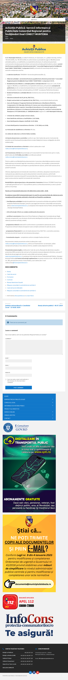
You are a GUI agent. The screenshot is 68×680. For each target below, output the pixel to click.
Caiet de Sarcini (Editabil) (14, 288)
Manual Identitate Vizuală (15, 282)
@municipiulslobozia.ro (20, 262)
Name (7, 358)
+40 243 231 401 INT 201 (26, 661)
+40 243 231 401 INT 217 (26, 664)
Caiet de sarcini (11, 274)
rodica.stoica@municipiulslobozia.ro (16, 148)
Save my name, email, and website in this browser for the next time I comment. (18, 381)
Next (61, 303)
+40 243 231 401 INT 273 (26, 655)
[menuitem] (29, 396)
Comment (8, 338)
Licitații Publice (30, 295)
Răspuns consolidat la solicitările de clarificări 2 (21, 290)
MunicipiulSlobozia (20, 295)
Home (6, 38)
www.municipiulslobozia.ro (19, 205)
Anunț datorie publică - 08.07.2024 (50, 305)
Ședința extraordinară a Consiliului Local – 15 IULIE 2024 (17, 306)
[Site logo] (34, 14)
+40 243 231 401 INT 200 (26, 658)
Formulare (10, 277)
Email (7, 365)
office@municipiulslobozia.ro (46, 658)
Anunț (9, 271)
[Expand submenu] (52, 399)
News (11, 38)
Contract (10, 280)
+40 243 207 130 (28, 652)
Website (7, 372)
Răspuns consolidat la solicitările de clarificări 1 (21, 285)
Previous (8, 303)
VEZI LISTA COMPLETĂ (8, 667)
